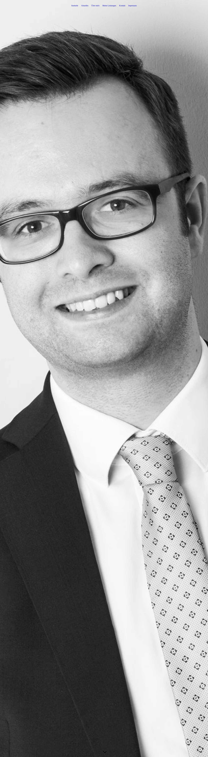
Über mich (95, 6)
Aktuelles (84, 6)
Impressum (132, 6)
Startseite (74, 6)
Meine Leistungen (109, 6)
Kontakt (122, 6)
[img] (104, 378)
